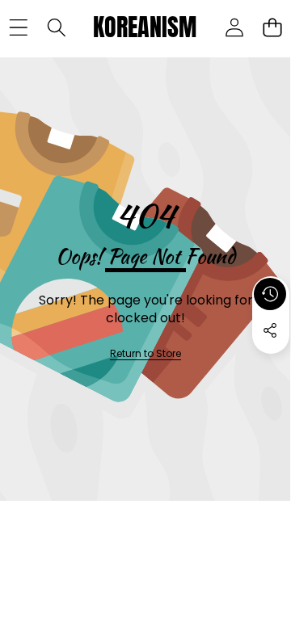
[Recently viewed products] (270, 294)
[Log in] (234, 28)
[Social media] (270, 330)
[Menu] (18, 28)
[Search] (56, 28)
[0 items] (272, 28)
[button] (271, 367)
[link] (145, 354)
